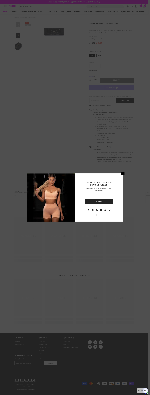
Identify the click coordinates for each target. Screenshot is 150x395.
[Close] (122, 173)
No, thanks (100, 215)
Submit (99, 202)
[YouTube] (105, 210)
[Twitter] (110, 210)
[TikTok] (101, 210)
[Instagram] (92, 210)
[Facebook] (88, 210)
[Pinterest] (97, 210)
